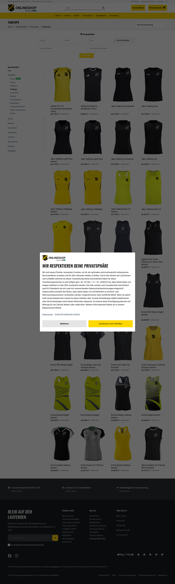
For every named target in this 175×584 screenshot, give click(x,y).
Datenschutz (47, 314)
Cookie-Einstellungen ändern (67, 314)
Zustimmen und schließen (110, 324)
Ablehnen (64, 324)
